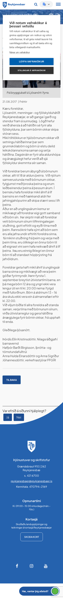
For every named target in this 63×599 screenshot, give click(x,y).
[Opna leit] (36, 4)
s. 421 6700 (31, 475)
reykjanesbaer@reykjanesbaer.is (31, 481)
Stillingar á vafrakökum (31, 70)
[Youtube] (46, 566)
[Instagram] (31, 566)
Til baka (11, 379)
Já (7, 417)
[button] (39, 591)
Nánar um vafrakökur (19, 52)
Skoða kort (31, 536)
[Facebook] (17, 566)
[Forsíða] (14, 4)
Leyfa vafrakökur (31, 61)
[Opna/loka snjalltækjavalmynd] (58, 4)
